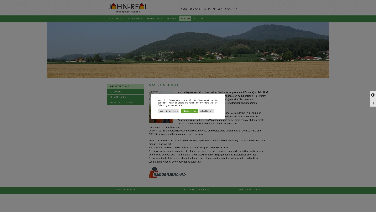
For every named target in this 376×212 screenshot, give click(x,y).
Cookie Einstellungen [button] (169, 111)
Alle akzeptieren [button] (189, 111)
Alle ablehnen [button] (206, 111)
